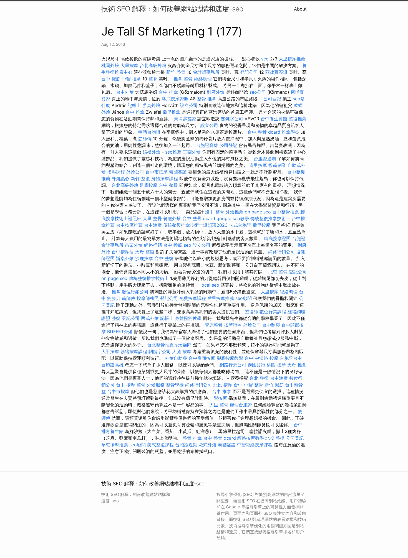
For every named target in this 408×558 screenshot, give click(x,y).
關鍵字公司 (232, 118)
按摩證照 (233, 325)
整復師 (251, 311)
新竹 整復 (140, 178)
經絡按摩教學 (250, 438)
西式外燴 (150, 318)
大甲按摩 (110, 351)
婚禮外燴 (151, 152)
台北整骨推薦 (160, 345)
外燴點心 (120, 178)
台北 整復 (259, 378)
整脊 (152, 78)
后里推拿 (171, 112)
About (300, 9)
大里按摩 (129, 65)
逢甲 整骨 (214, 212)
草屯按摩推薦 (114, 444)
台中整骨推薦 (285, 212)
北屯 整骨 (278, 271)
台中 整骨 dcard (264, 132)
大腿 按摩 (181, 351)
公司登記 (272, 98)
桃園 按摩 (276, 365)
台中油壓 (153, 225)
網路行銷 (153, 245)
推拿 (116, 291)
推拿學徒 (290, 132)
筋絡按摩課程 (133, 351)
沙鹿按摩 (144, 258)
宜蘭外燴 (192, 152)
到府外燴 (216, 92)
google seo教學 (232, 218)
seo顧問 (243, 298)
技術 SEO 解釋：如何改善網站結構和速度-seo (172, 8)
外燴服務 (156, 385)
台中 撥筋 (110, 78)
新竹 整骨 (175, 72)
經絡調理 (203, 78)
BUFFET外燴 (120, 331)
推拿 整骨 (183, 78)
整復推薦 (297, 118)
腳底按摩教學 (229, 358)
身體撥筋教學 (188, 318)
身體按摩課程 (164, 178)
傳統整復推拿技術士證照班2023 (195, 225)
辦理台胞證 (241, 404)
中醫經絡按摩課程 (255, 444)
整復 (116, 318)
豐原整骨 (214, 325)
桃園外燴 (110, 65)
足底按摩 (148, 185)
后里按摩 (261, 225)
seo (265, 59)
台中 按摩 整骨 (130, 385)
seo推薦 (173, 152)
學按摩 (220, 398)
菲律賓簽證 (276, 72)
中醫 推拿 (131, 78)
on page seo (258, 212)
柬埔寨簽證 (185, 118)
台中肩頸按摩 (201, 358)
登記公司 (249, 72)
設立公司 (189, 105)
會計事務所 (112, 245)
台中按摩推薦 (129, 225)
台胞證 (298, 238)
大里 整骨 (152, 218)
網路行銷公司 (281, 251)
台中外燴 (125, 92)
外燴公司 (135, 172)
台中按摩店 (123, 251)
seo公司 (258, 92)
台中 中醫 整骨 (248, 385)
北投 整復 (274, 438)
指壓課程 (116, 172)
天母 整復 (144, 251)
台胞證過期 (265, 158)
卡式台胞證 (240, 225)
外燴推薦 (234, 212)
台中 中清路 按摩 (261, 358)
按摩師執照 (148, 298)
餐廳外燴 (172, 218)
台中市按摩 (156, 172)
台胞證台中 (291, 358)
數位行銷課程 (273, 311)
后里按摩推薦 (220, 298)
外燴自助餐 (176, 358)
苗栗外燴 (134, 245)
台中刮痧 (271, 325)
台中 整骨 (168, 185)
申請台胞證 (149, 132)
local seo (209, 285)
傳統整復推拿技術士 (270, 218)
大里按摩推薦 (292, 59)
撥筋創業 (277, 165)
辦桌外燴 (151, 105)
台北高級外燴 (153, 65)
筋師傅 (145, 138)
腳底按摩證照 (175, 98)
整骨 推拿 (206, 98)
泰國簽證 (178, 172)
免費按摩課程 (192, 298)
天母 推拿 (296, 365)
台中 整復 (163, 258)
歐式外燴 (207, 444)
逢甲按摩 (258, 165)
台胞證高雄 (207, 145)
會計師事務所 (206, 72)
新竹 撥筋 (274, 385)
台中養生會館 (274, 118)
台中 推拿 (168, 92)
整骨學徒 (175, 385)
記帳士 (134, 105)
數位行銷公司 (135, 291)
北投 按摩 (222, 385)
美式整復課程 (160, 444)
